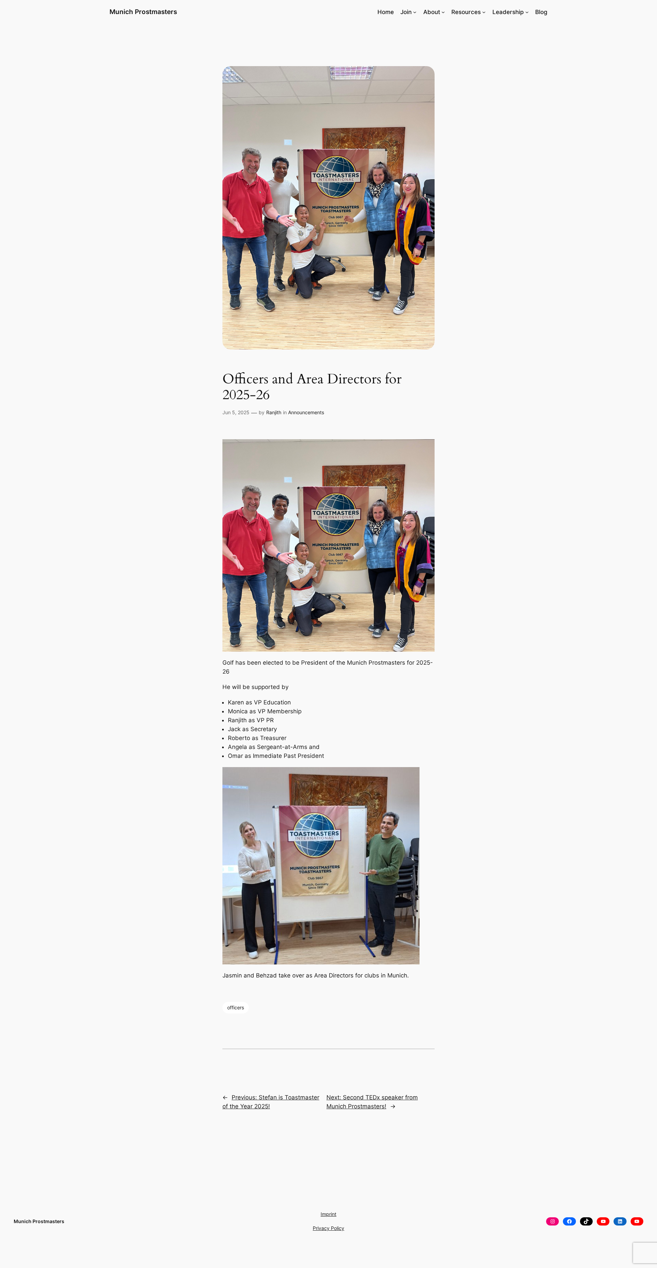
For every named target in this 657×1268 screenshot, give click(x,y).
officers (235, 1007)
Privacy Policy (328, 1228)
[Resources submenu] (484, 12)
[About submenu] (443, 12)
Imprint (328, 1214)
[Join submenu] (414, 12)
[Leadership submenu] (527, 12)
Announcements (306, 412)
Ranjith (273, 412)
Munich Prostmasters (143, 12)
